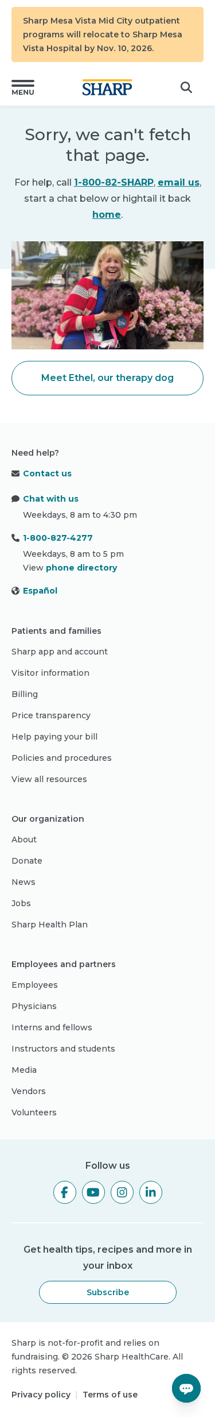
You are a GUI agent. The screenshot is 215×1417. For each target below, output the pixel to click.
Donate (26, 861)
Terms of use (110, 1394)
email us (179, 182)
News (23, 882)
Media (24, 1070)
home (106, 214)
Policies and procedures (61, 758)
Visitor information (50, 673)
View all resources (49, 779)
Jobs (21, 903)
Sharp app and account (59, 651)
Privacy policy (41, 1394)
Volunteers (34, 1112)
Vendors (28, 1091)
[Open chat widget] (186, 1388)
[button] (22, 87)
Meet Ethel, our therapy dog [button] (107, 377)
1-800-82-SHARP (114, 182)
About (24, 839)
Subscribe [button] (108, 1292)
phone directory (81, 568)
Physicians (34, 1006)
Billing (24, 694)
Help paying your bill (54, 736)
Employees (34, 985)
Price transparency (51, 715)
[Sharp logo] (107, 87)
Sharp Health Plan (49, 924)
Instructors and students (63, 1049)
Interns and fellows (51, 1027)
